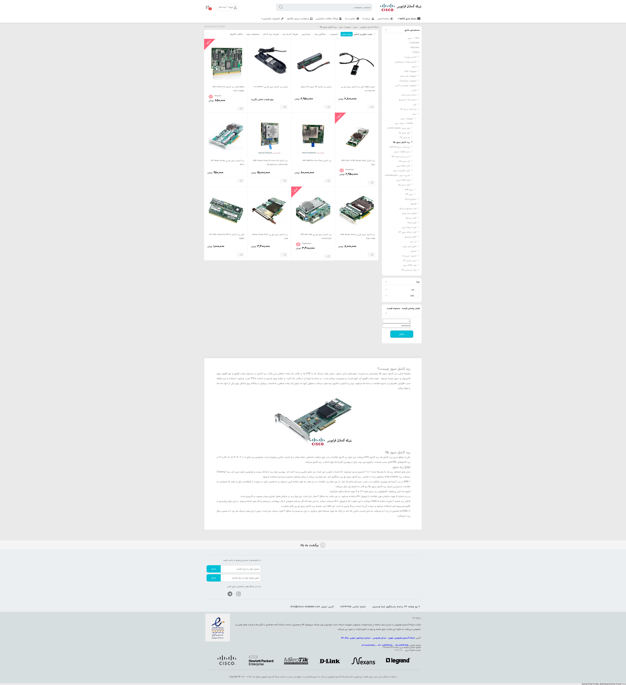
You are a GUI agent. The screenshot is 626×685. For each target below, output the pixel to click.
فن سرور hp (404, 161)
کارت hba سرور (403, 166)
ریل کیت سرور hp (408, 109)
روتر (415, 104)
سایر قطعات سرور (402, 151)
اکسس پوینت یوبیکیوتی (406, 61)
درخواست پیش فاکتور (298, 18)
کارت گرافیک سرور (401, 170)
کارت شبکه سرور (409, 227)
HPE (412, 296)
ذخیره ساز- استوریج (408, 99)
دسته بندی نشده (409, 95)
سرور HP (409, 194)
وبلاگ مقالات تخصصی (327, 18)
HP (412, 290)
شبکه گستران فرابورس (369, 27)
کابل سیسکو (411, 218)
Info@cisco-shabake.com (305, 606)
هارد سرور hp (404, 185)
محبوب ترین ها (410, 256)
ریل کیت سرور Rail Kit (400, 147)
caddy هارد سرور (404, 123)
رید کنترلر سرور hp (401, 142)
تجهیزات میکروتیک (408, 80)
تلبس (414, 90)
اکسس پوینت (410, 57)
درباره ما (366, 18)
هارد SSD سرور (403, 180)
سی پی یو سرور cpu (400, 156)
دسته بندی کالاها (408, 18)
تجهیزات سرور (345, 27)
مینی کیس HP (410, 260)
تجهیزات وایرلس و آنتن (406, 85)
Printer (416, 52)
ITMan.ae (398, 650)
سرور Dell (409, 189)
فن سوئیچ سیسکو (408, 208)
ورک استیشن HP (409, 270)
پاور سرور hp (404, 132)
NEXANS (415, 47)
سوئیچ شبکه (411, 199)
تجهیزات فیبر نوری (408, 76)
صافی (401, 334)
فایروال (413, 203)
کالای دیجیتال (410, 237)
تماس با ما (350, 18)
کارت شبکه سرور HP (407, 232)
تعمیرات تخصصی (271, 18)
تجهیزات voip (410, 71)
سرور (355, 27)
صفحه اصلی (383, 18)
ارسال (213, 569)
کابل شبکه (412, 222)
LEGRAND (414, 43)
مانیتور (413, 251)
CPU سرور (413, 38)
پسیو (414, 66)
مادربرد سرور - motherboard (397, 175)
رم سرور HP (405, 137)
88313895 (345, 606)
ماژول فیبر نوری (410, 246)
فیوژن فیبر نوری (409, 213)
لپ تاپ (413, 241)
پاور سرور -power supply (399, 128)
